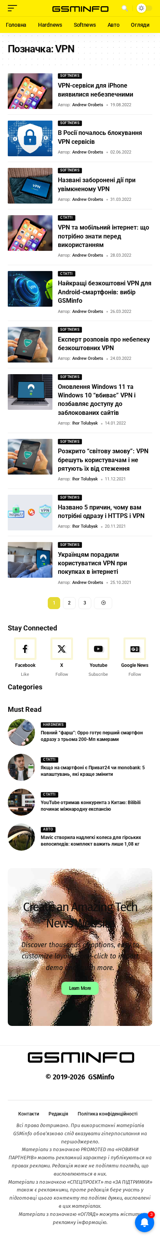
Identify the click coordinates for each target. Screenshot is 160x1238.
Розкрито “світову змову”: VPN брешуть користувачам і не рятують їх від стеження (103, 459)
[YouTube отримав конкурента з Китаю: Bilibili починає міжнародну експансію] (21, 802)
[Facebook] (25, 657)
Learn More (80, 988)
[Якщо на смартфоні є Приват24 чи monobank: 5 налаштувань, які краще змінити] (21, 767)
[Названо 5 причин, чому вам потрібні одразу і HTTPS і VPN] (30, 512)
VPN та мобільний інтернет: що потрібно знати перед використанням (103, 236)
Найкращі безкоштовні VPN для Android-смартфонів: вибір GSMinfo (104, 292)
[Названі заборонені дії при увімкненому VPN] (30, 186)
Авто (48, 829)
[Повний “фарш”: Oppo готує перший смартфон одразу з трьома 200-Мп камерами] (21, 732)
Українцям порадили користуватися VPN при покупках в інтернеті (92, 563)
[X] (61, 657)
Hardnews (53, 725)
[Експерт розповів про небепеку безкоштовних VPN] (30, 345)
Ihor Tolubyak (85, 423)
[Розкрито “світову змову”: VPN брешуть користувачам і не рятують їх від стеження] (30, 457)
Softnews (69, 76)
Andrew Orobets (87, 104)
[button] (14, 8)
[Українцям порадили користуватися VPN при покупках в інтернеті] (30, 560)
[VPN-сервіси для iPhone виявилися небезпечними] (30, 91)
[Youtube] (98, 657)
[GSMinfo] (80, 8)
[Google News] (135, 657)
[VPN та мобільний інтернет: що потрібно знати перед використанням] (30, 233)
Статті (66, 217)
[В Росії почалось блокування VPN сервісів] (30, 138)
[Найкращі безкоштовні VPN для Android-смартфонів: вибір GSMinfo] (30, 289)
